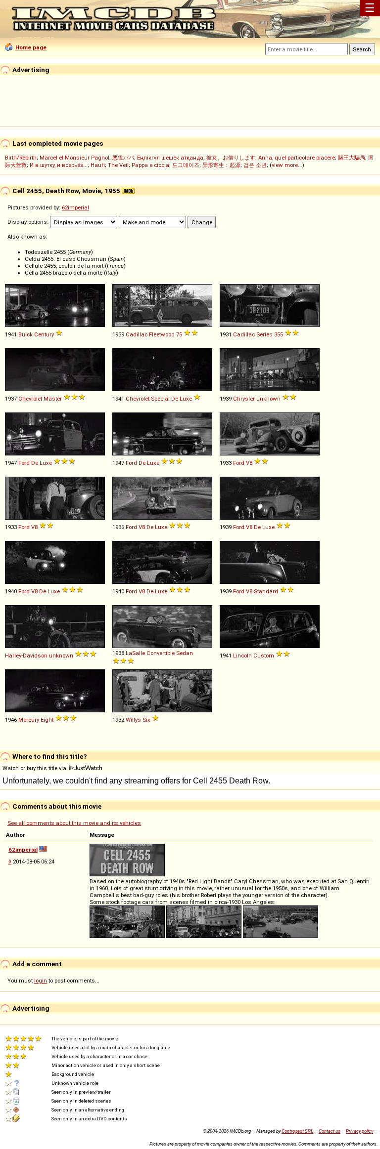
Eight (47, 719)
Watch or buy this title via (35, 768)
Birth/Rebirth (21, 157)
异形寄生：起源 (221, 165)
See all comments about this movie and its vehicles (74, 823)
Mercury (28, 719)
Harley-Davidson (26, 655)
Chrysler (244, 398)
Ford (24, 462)
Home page (31, 47)
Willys (133, 719)
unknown (268, 398)
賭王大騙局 (351, 157)
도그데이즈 (185, 165)
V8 (249, 462)
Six (146, 719)
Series (264, 334)
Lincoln (242, 655)
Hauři (98, 165)
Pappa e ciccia (150, 165)
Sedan (184, 653)
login (40, 980)
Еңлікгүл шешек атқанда (170, 157)
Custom (263, 655)
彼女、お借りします (230, 157)
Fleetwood (162, 334)
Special (160, 398)
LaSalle (135, 653)
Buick (25, 334)
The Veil (118, 165)
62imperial (75, 207)
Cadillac (136, 334)
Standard (266, 591)
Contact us (329, 1131)
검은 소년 (255, 165)
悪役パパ (123, 157)
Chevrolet (30, 398)
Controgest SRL (297, 1131)
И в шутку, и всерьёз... (59, 165)
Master (53, 398)
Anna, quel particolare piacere (296, 157)
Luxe (186, 398)
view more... (287, 165)
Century (44, 334)
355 (278, 334)
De (174, 398)
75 (179, 334)
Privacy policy (359, 1131)
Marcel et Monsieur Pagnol (74, 157)
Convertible (160, 653)
